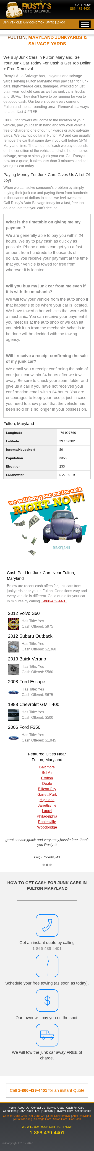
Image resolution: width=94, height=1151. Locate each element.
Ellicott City (47, 789)
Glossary (47, 1111)
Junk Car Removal (58, 1116)
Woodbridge (47, 827)
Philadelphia (47, 816)
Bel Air (47, 773)
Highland (47, 800)
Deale (47, 783)
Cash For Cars (75, 1107)
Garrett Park (47, 794)
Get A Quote (25, 1111)
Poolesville (47, 822)
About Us (23, 1107)
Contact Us (38, 1107)
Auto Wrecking (23, 1119)
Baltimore (47, 767)
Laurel (47, 811)
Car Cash (75, 1119)
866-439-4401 (80, 8)
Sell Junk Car (37, 1116)
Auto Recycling (81, 1116)
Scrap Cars (60, 1119)
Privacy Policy (64, 1111)
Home (12, 1107)
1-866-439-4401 (47, 948)
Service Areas (55, 1107)
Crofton (47, 778)
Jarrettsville (47, 805)
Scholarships (83, 1111)
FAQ (37, 1111)
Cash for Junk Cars (15, 1116)
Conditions (9, 1111)
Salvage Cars (42, 1119)
